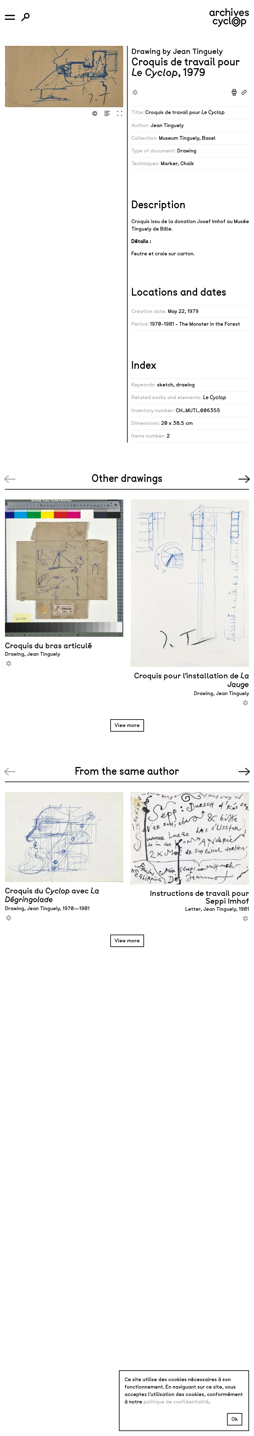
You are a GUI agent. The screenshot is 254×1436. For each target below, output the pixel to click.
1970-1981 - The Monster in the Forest (195, 324)
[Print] (234, 92)
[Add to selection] (135, 92)
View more (127, 725)
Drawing (186, 151)
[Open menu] (10, 17)
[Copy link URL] (244, 92)
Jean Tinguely (167, 125)
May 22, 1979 (183, 311)
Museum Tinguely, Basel (187, 138)
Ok (234, 1419)
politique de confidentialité (176, 1402)
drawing (185, 385)
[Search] (25, 17)
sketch (165, 385)
